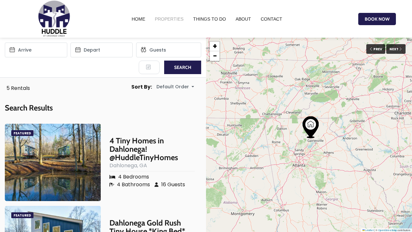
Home (138, 19)
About (243, 19)
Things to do (209, 19)
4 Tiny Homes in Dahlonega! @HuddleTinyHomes (143, 149)
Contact (271, 19)
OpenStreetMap (387, 230)
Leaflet (369, 230)
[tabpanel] (53, 162)
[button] (311, 127)
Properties (169, 19)
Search (182, 67)
